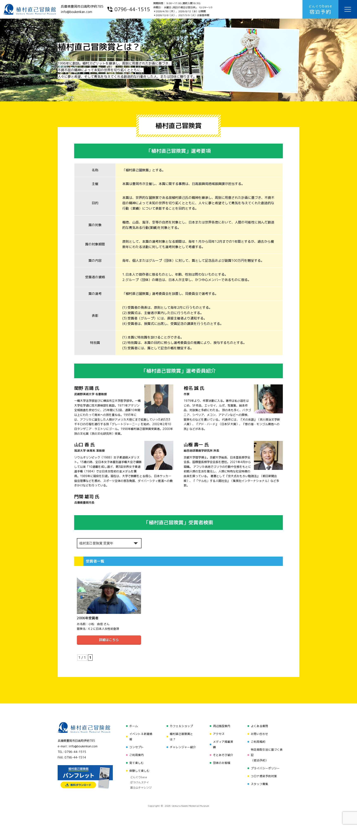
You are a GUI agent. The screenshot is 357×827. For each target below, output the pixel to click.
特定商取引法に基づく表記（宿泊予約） (267, 755)
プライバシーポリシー (265, 768)
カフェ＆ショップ (181, 726)
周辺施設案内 (221, 726)
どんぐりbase (138, 777)
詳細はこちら (109, 639)
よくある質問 (259, 726)
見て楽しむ (136, 763)
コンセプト (136, 747)
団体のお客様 (221, 763)
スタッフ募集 (259, 784)
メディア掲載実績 (223, 744)
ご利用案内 (136, 755)
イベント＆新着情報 (140, 736)
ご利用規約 (258, 742)
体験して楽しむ (139, 771)
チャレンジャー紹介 (183, 747)
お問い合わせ (259, 734)
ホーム (133, 726)
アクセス (219, 734)
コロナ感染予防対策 (264, 776)
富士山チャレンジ (141, 787)
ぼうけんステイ (139, 782)
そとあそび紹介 (223, 755)
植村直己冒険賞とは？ (181, 736)
